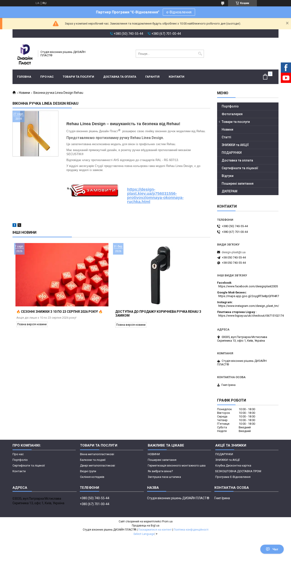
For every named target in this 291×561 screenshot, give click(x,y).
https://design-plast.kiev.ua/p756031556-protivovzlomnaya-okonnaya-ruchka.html (155, 195)
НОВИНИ (154, 454)
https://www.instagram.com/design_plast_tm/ (248, 306)
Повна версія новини (32, 324)
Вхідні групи (88, 471)
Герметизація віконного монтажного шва (177, 465)
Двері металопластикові (97, 465)
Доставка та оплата (119, 76)
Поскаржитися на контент (155, 529)
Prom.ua (167, 521)
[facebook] (14, 226)
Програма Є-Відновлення (233, 477)
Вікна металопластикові (97, 454)
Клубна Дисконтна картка (233, 465)
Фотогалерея (232, 114)
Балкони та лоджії (92, 460)
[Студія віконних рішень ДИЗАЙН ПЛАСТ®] (24, 53)
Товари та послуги (78, 76)
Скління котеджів (92, 477)
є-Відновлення (178, 12)
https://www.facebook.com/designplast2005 (248, 286)
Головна (24, 76)
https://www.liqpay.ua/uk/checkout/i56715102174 (251, 315)
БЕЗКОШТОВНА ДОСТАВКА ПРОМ (238, 471)
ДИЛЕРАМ (229, 191)
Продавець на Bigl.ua (145, 525)
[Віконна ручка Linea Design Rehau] (35, 133)
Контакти (176, 76)
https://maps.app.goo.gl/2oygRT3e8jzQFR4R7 (248, 296)
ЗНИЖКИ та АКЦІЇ (235, 145)
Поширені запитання (237, 183)
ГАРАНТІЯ (152, 76)
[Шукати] (200, 54)
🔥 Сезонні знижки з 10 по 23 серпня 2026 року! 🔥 (59, 311)
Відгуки (227, 176)
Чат (275, 549)
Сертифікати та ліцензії (240, 168)
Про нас (47, 76)
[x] (19, 226)
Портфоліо (230, 106)
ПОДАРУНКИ (232, 152)
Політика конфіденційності (191, 529)
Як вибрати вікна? (160, 471)
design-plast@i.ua (234, 252)
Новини (24, 92)
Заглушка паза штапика (164, 477)
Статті (226, 137)
